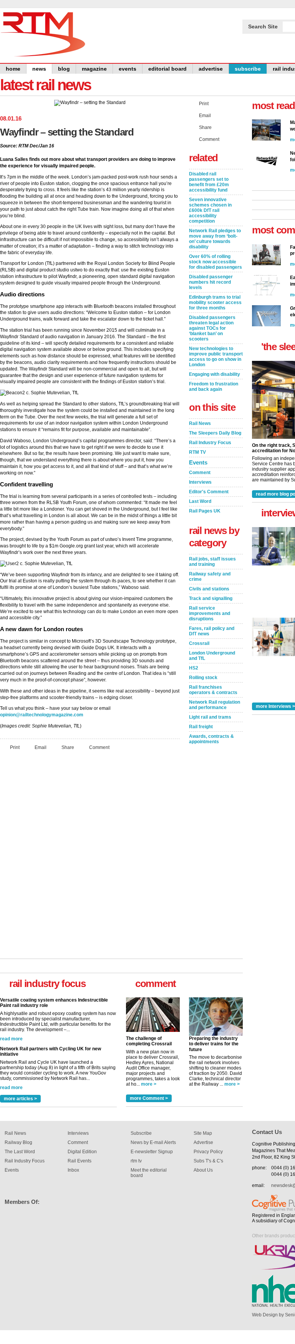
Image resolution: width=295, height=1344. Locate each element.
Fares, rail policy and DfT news (211, 631)
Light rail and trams (210, 717)
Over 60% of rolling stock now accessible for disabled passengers (215, 262)
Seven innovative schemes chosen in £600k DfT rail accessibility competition (210, 210)
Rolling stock (203, 677)
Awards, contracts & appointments (211, 739)
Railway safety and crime (209, 576)
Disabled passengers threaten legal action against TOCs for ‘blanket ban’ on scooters (212, 328)
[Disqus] (90, 858)
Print (15, 747)
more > (148, 1084)
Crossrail (199, 643)
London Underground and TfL (212, 655)
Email (40, 747)
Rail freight (201, 726)
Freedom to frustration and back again (213, 386)
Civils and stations (209, 589)
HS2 (193, 668)
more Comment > (149, 1098)
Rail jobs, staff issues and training (212, 561)
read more (11, 1040)
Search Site (263, 26)
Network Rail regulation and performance (214, 704)
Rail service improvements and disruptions (209, 613)
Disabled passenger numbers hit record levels (211, 282)
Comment (99, 747)
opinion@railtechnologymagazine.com (41, 714)
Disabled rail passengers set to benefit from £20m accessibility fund (209, 182)
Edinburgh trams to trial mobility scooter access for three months (215, 302)
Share (67, 747)
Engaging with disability (214, 374)
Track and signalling (210, 598)
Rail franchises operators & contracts (213, 689)
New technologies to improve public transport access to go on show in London (216, 356)
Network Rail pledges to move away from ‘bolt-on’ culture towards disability (215, 239)
